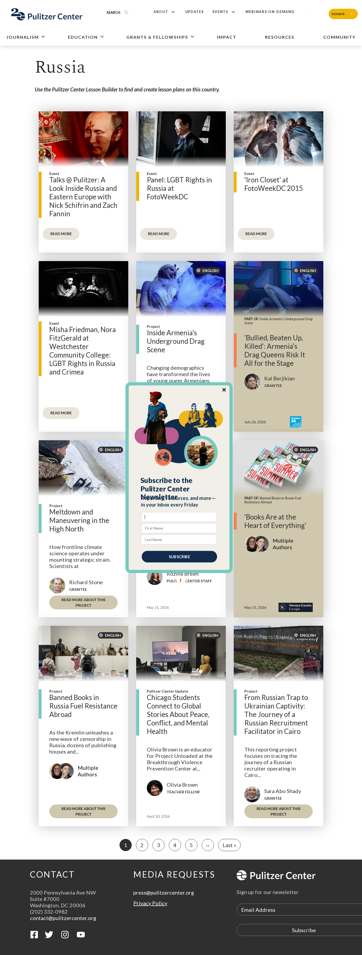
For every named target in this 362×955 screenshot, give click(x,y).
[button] (179, 488)
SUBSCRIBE (179, 556)
